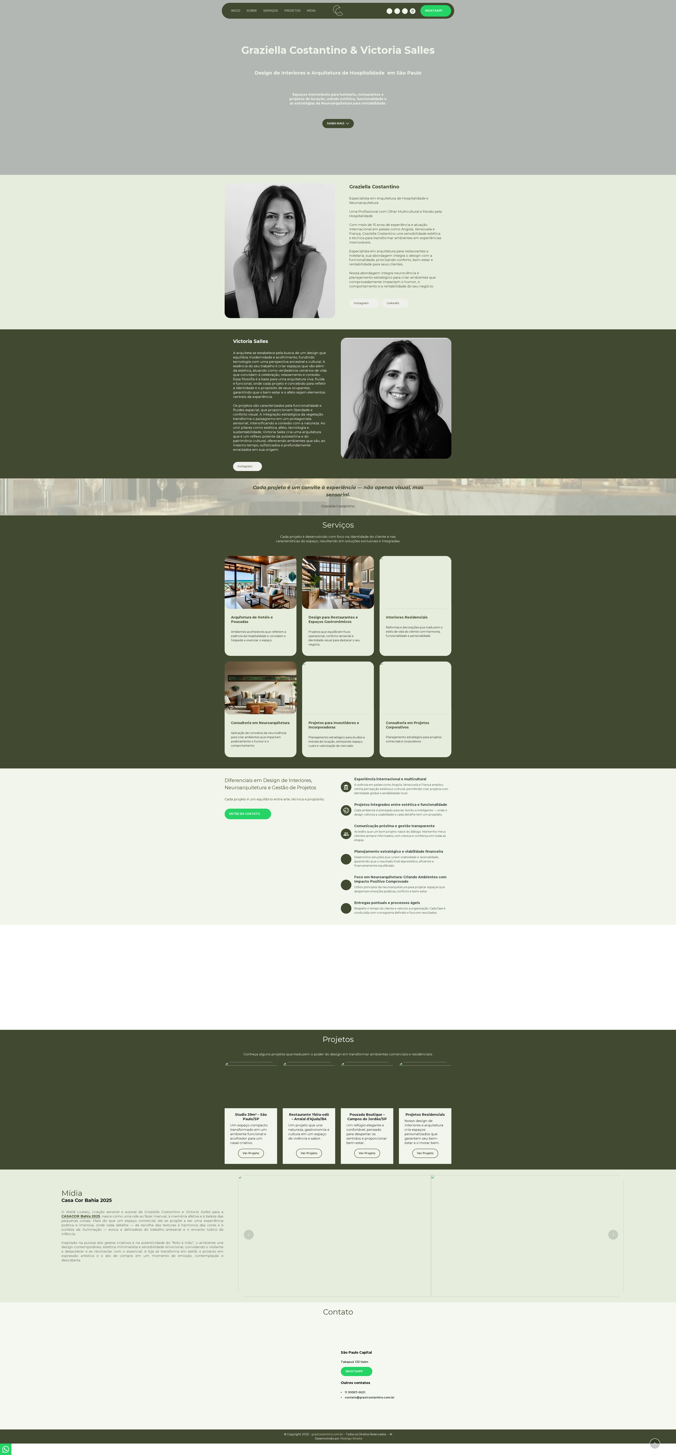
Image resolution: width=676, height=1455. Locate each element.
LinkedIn (393, 303)
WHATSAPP (433, 10)
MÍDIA (311, 10)
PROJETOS (292, 10)
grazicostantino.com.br (327, 1434)
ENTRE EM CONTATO (245, 814)
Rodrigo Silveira (351, 1438)
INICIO (235, 10)
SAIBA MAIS (335, 123)
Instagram (362, 303)
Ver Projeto (251, 1153)
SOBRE (252, 10)
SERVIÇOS (270, 10)
